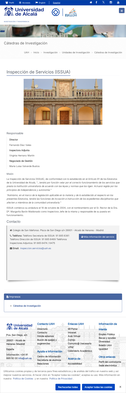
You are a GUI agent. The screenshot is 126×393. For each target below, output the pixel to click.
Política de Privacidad (60, 378)
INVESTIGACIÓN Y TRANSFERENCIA (16, 21)
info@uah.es (25, 358)
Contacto (42, 332)
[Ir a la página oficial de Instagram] (111, 2)
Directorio (42, 328)
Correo (71, 339)
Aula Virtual (74, 336)
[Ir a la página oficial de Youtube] (118, 2)
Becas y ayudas (107, 337)
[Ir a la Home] (23, 9)
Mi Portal (72, 328)
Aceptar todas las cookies (98, 387)
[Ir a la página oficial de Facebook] (96, 2)
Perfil (11, 2)
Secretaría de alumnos (49, 360)
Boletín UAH (105, 345)
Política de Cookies (23, 378)
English (41, 2)
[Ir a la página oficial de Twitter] (103, 2)
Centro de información (49, 356)
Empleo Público (107, 334)
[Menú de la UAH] (122, 10)
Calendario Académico (80, 350)
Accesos (26, 2)
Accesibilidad (75, 363)
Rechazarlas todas (68, 387)
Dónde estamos (45, 336)
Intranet (72, 332)
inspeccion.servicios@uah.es (35, 248)
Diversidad (104, 341)
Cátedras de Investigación (27, 305)
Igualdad (103, 348)
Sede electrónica (108, 365)
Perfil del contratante (110, 361)
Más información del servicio (98, 236)
